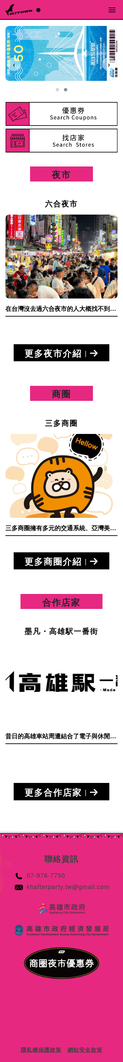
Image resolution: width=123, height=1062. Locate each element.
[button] (57, 89)
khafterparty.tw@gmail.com (68, 886)
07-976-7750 (46, 875)
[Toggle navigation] (112, 9)
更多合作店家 (56, 792)
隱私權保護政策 (41, 1049)
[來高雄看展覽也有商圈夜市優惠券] (61, 53)
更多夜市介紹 (56, 353)
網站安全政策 (85, 1049)
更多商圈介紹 (56, 561)
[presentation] (14, 64)
